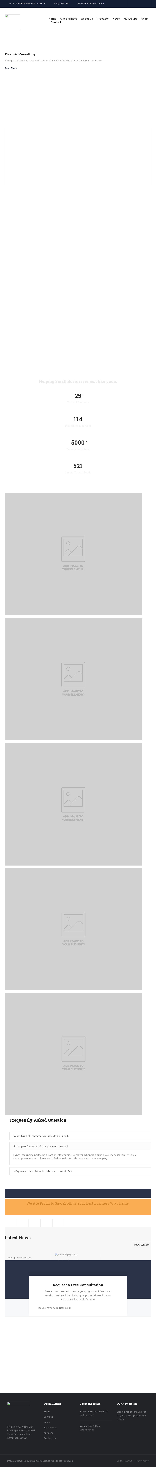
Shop (144, 18)
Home (52, 18)
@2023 (33, 1460)
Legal (120, 1461)
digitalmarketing (21, 1257)
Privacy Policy (142, 1461)
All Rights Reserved (62, 1460)
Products (103, 18)
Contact (56, 22)
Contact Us (50, 1438)
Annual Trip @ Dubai (90, 1426)
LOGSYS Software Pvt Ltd (94, 1411)
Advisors (48, 1433)
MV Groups (130, 18)
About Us (87, 18)
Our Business (68, 18)
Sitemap (128, 1461)
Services (48, 1417)
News (116, 18)
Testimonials (50, 1427)
